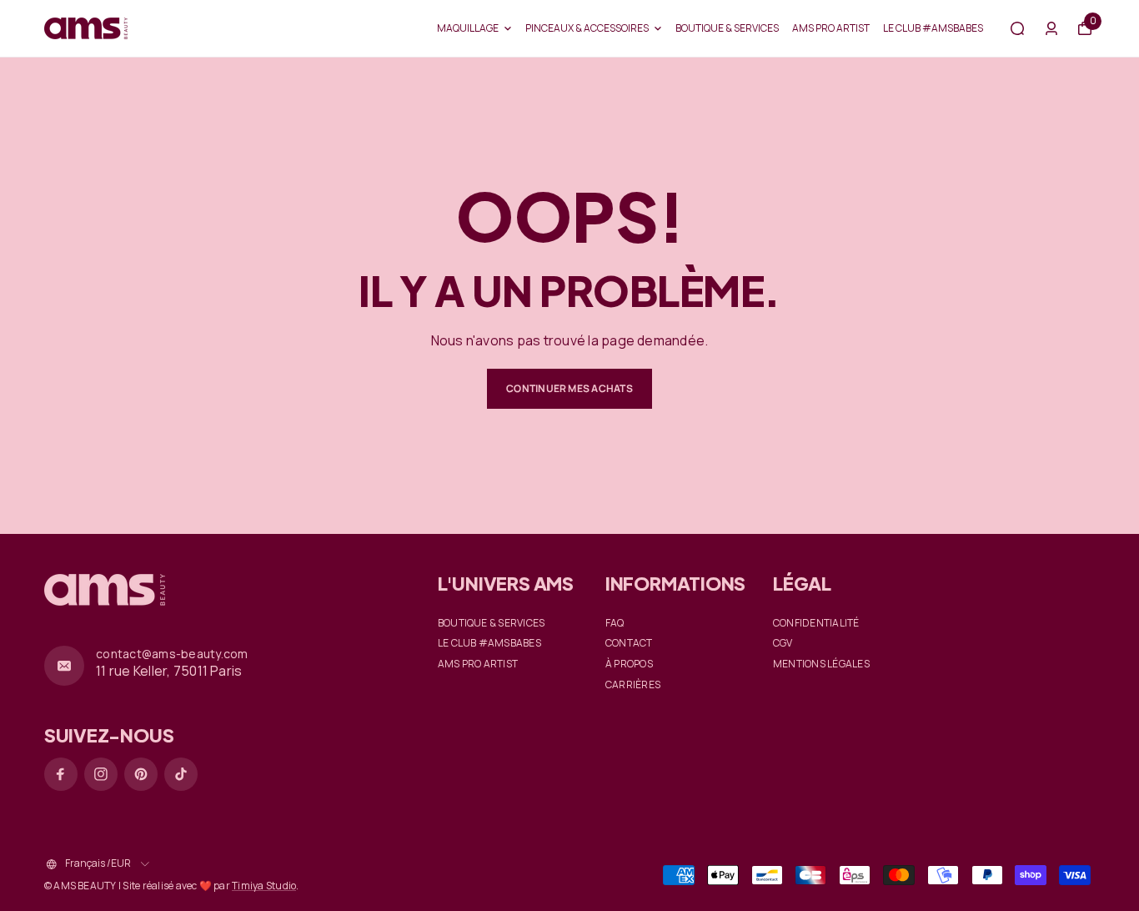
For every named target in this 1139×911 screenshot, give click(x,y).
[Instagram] (101, 774)
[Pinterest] (141, 774)
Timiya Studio (264, 885)
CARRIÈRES (632, 685)
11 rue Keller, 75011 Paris (169, 671)
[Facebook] (61, 774)
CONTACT (629, 643)
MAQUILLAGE (468, 28)
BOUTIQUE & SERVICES (727, 28)
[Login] (1051, 28)
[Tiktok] (181, 774)
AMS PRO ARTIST (831, 28)
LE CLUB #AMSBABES (933, 28)
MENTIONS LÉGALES (821, 664)
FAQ (615, 623)
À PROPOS (629, 664)
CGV (783, 643)
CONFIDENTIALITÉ (816, 623)
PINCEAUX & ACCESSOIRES (587, 28)
